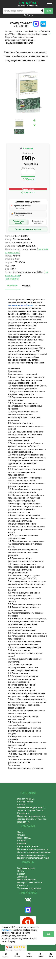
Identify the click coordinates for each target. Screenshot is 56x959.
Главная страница (25, 799)
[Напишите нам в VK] (43, 24)
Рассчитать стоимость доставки (28, 229)
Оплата (20, 871)
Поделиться (29, 192)
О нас (20, 832)
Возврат (21, 874)
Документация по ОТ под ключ (32, 819)
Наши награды (24, 838)
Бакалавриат (12, 278)
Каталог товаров (25, 802)
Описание (12, 285)
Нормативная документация (31, 816)
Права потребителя (26, 879)
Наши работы (23, 822)
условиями (7, 930)
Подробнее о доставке (37, 222)
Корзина (21, 804)
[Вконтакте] (28, 899)
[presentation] (34, 120)
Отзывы (26, 285)
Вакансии (21, 843)
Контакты (22, 841)
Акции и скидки (28, 189)
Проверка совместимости (29, 882)
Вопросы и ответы (26, 868)
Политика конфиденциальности (32, 849)
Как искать (22, 885)
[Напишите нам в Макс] (36, 24)
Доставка (22, 877)
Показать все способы (18, 222)
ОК (48, 934)
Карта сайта (23, 813)
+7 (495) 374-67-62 (21, 23)
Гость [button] (29, 15)
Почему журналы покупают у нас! (33, 858)
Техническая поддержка (29, 888)
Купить (30, 179)
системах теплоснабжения (20, 305)
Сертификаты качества (28, 846)
